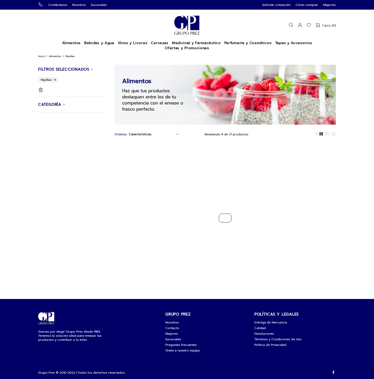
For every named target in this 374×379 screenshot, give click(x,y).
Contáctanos (57, 5)
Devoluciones (264, 334)
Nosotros (79, 5)
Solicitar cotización (276, 5)
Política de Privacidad (270, 345)
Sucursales (99, 5)
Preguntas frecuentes (181, 345)
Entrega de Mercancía (270, 322)
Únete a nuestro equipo (182, 350)
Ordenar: (120, 134)
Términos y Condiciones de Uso (277, 339)
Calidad (260, 328)
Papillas (46, 79)
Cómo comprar (307, 5)
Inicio (41, 56)
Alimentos (55, 56)
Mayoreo (329, 5)
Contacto (172, 328)
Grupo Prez (187, 25)
